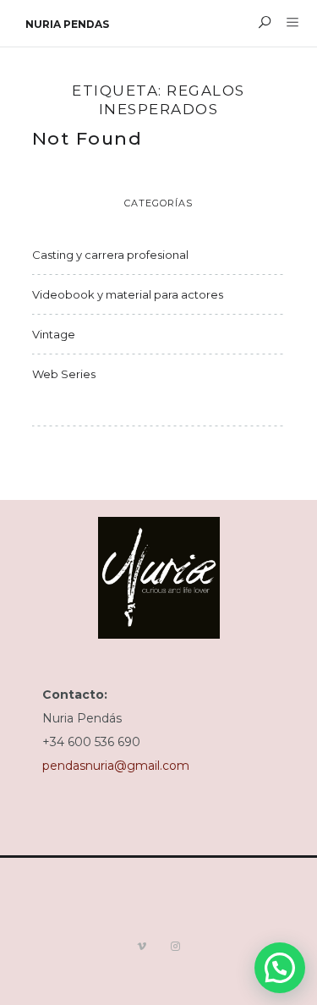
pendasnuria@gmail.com (115, 765)
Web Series (64, 374)
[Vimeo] (142, 946)
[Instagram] (176, 946)
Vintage (53, 334)
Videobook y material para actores (127, 294)
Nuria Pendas (67, 24)
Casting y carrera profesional (110, 254)
